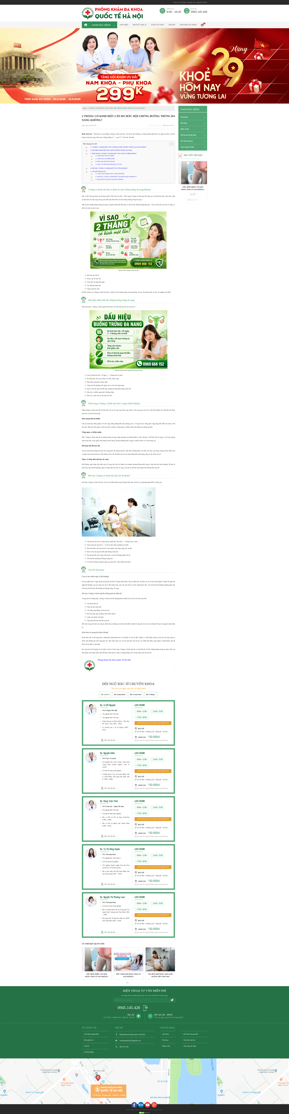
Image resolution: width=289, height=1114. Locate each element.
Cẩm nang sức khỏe (188, 25)
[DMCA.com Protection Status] (144, 1113)
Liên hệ (86, 1046)
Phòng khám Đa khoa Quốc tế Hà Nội (137, 1109)
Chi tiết (193, 194)
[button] (128, 982)
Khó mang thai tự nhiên (106, 155)
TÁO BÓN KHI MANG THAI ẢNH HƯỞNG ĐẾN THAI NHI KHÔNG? (128, 976)
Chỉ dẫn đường (89, 1052)
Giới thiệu (124, 25)
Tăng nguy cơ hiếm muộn (106, 158)
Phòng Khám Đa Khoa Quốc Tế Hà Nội (132, 1034)
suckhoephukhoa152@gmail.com (130, 1040)
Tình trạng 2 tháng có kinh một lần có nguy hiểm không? (114, 153)
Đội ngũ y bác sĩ (139, 25)
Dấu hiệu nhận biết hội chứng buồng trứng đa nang (112, 150)
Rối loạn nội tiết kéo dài (106, 161)
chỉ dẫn (172, 25)
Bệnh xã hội (185, 129)
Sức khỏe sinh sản (187, 141)
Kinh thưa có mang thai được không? (111, 179)
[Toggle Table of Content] (170, 144)
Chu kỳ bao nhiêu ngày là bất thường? (111, 173)
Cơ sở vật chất (157, 25)
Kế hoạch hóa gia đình (188, 135)
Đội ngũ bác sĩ (88, 1040)
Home (85, 108)
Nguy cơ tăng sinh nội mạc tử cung (110, 164)
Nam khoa (184, 117)
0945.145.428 (199, 10)
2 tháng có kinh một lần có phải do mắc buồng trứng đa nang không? (119, 147)
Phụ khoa (184, 123)
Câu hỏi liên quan (99, 171)
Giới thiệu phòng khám (91, 1034)
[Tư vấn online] (154, 1105)
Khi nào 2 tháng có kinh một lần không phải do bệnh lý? (117, 176)
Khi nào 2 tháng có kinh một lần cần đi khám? (110, 168)
